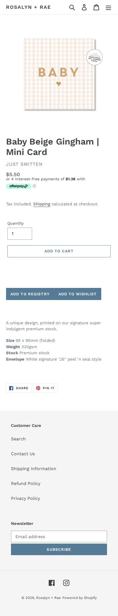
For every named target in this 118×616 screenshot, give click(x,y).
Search (18, 438)
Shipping (41, 203)
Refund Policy (25, 483)
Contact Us (23, 453)
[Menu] (108, 7)
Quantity (15, 223)
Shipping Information (33, 468)
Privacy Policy (25, 498)
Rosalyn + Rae (28, 7)
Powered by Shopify (79, 598)
